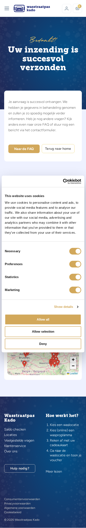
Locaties (10, 435)
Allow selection (43, 331)
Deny (43, 344)
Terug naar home (58, 149)
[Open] (6, 8)
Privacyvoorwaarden (17, 503)
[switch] (75, 264)
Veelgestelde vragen (19, 440)
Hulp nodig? (19, 468)
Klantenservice (15, 446)
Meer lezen (54, 471)
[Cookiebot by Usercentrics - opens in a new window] (63, 181)
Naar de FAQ (24, 149)
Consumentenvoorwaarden (22, 499)
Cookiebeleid (12, 512)
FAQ (45, 124)
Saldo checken (15, 429)
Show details (63, 306)
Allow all (43, 319)
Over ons (10, 451)
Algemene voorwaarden (19, 508)
